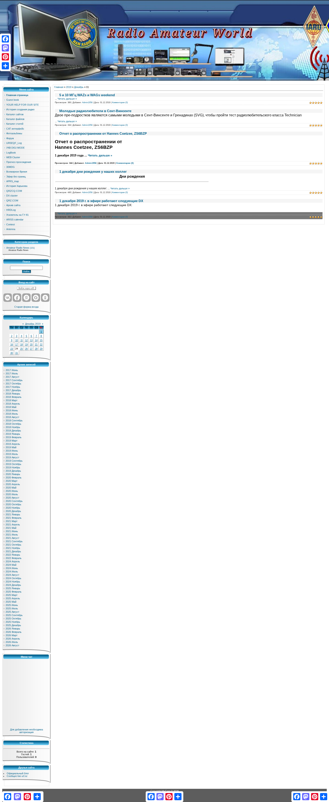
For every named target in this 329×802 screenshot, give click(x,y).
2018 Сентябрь (14, 420)
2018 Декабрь (13, 430)
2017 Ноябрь (13, 387)
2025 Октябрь (13, 618)
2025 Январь (13, 588)
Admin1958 (87, 102)
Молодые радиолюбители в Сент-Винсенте (95, 111)
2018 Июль (12, 413)
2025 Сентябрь (14, 615)
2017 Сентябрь (14, 380)
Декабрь (78, 87)
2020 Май (11, 487)
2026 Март (11, 635)
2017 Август (12, 376)
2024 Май (11, 564)
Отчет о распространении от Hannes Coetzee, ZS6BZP (103, 133)
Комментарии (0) (120, 102)
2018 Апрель (13, 403)
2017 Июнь (12, 370)
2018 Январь (13, 393)
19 (26, 344)
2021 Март (11, 521)
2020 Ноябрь (13, 507)
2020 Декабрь (13, 511)
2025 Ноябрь (13, 622)
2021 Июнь (12, 531)
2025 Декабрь (13, 625)
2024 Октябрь (13, 578)
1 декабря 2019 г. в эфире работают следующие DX (101, 201)
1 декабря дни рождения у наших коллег (93, 171)
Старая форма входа (26, 306)
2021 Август (12, 538)
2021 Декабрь (13, 551)
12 (26, 340)
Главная (58, 87)
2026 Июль (12, 642)
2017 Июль (12, 373)
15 (41, 340)
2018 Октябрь (13, 423)
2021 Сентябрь (14, 541)
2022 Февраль (13, 558)
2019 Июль (12, 454)
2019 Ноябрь (13, 467)
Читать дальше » (67, 98)
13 (31, 340)
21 (36, 344)
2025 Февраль (13, 591)
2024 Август (12, 575)
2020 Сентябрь (14, 501)
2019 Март (11, 440)
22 (41, 344)
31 (16, 353)
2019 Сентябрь (14, 460)
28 (36, 348)
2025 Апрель (13, 598)
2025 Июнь (12, 605)
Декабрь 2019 (33, 323)
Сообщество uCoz (17, 776)
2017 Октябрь (13, 383)
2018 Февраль (13, 397)
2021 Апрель (13, 524)
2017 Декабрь (13, 390)
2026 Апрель (13, 638)
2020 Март (11, 481)
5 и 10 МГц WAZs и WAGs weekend (87, 95)
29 (41, 348)
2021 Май (11, 528)
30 (11, 353)
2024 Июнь (12, 568)
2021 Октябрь (13, 544)
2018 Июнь (12, 410)
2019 (68, 87)
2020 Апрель (13, 484)
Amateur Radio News (17, 247)
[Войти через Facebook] (17, 297)
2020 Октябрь (13, 504)
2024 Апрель (13, 561)
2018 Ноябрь (13, 427)
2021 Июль (12, 534)
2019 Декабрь (13, 470)
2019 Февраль (13, 437)
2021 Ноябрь (13, 548)
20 (31, 344)
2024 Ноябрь (13, 581)
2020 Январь (13, 474)
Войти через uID (26, 288)
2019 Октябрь (13, 464)
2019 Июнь (12, 450)
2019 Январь (13, 434)
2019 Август (12, 457)
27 (31, 348)
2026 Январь (13, 628)
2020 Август (12, 497)
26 (26, 348)
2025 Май (11, 601)
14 (36, 340)
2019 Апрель (13, 444)
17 (16, 344)
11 (21, 340)
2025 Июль (12, 608)
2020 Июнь (12, 491)
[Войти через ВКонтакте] (7, 297)
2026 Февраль (13, 632)
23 (11, 348)
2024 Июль (12, 571)
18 (21, 344)
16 (11, 344)
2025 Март (11, 595)
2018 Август (12, 417)
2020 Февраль (13, 477)
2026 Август (12, 645)
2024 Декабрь (13, 585)
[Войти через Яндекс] (26, 297)
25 (21, 348)
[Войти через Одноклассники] (45, 297)
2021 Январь (13, 514)
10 (16, 340)
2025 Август (12, 611)
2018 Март (11, 400)
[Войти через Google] (36, 297)
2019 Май (11, 447)
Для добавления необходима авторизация (26, 731)
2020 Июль (12, 494)
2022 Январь (13, 554)
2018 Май (11, 407)
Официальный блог (18, 773)
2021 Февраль (13, 517)
